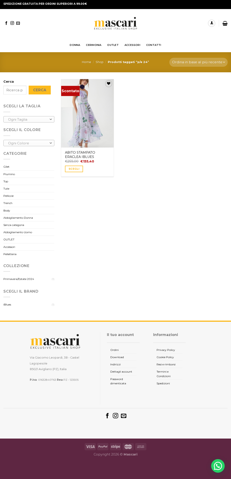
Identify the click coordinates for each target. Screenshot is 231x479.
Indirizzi (115, 364)
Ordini (114, 350)
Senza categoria (13, 225)
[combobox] (28, 119)
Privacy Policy (166, 350)
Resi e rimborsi (166, 364)
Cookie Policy (165, 357)
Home (86, 62)
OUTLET (112, 45)
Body (6, 210)
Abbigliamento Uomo (17, 232)
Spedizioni (163, 383)
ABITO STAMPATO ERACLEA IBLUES (80, 154)
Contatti (153, 45)
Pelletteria (9, 254)
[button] (218, 466)
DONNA (75, 45)
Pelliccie (8, 195)
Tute (6, 188)
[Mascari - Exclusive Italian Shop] (115, 23)
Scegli (74, 168)
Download (117, 357)
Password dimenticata (118, 381)
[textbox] (27, 119)
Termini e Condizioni (164, 374)
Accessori (9, 247)
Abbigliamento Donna (18, 217)
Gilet (6, 166)
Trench (7, 203)
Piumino (9, 174)
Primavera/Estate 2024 (18, 279)
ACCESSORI (132, 45)
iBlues (7, 304)
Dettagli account (121, 371)
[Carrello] (225, 23)
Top (5, 181)
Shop (100, 62)
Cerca (8, 82)
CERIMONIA (93, 45)
